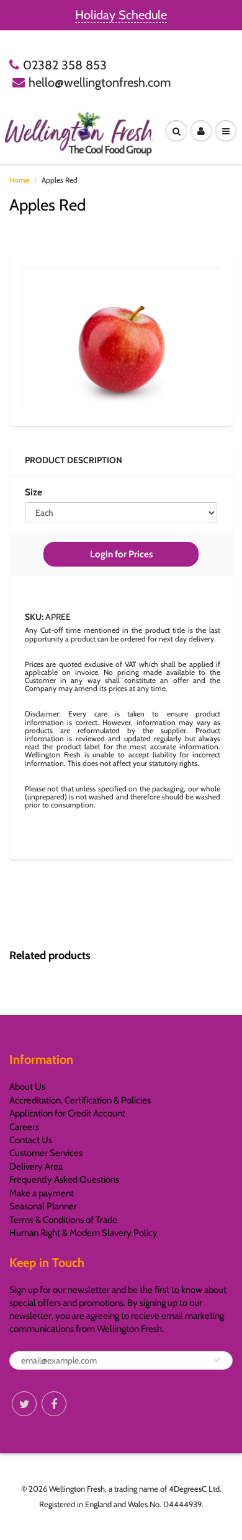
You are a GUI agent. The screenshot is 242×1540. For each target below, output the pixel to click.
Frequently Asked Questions (64, 1179)
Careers (24, 1127)
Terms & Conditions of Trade (63, 1219)
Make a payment (41, 1193)
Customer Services (46, 1153)
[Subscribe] (217, 1360)
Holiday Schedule (121, 14)
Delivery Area (36, 1166)
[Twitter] (24, 1403)
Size (33, 492)
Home (19, 180)
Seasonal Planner (43, 1206)
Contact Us (30, 1140)
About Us (27, 1086)
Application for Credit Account (67, 1113)
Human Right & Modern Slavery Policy (83, 1232)
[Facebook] (54, 1403)
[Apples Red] (121, 337)
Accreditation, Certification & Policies (80, 1100)
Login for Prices (121, 554)
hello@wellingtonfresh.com (100, 82)
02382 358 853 (65, 65)
